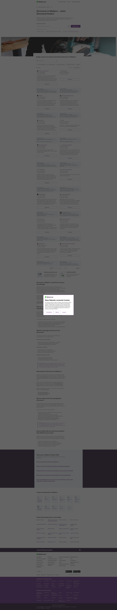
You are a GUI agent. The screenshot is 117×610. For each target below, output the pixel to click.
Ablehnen (57, 312)
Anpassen (64, 312)
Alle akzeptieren (49, 312)
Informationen (56, 306)
